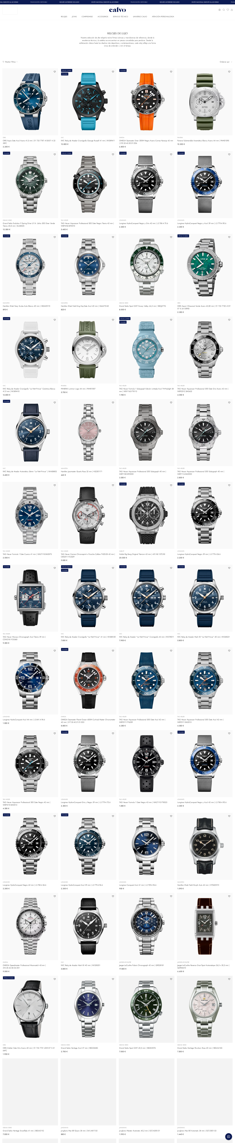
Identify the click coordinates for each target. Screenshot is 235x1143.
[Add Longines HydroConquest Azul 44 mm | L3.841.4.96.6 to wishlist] (55, 651)
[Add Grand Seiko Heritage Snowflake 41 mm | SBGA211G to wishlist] (55, 1062)
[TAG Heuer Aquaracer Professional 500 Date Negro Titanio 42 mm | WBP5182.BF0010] (88, 184)
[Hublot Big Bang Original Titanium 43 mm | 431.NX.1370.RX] (146, 515)
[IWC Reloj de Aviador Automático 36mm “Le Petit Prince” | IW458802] (30, 432)
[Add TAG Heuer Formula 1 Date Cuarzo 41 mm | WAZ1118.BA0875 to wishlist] (55, 485)
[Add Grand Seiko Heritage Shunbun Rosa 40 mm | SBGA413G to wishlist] (229, 979)
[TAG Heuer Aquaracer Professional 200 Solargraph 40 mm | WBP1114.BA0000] (205, 432)
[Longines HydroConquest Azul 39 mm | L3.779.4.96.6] (88, 846)
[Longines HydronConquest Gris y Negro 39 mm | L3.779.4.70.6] (88, 763)
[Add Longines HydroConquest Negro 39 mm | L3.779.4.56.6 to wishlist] (229, 485)
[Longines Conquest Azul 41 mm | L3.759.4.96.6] (146, 846)
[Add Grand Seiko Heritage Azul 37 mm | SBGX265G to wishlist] (113, 979)
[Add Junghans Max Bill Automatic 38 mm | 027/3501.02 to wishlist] (229, 1062)
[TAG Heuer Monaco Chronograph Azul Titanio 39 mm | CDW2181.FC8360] (30, 598)
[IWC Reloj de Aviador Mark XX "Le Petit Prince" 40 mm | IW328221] (205, 598)
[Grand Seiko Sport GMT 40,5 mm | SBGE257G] (146, 1009)
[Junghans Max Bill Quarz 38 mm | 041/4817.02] (88, 1091)
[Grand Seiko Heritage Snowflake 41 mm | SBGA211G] (30, 1091)
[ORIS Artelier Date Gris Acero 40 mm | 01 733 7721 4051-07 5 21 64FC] (30, 1009)
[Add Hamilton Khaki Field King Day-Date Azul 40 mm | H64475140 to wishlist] (113, 237)
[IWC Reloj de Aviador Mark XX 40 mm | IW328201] (88, 926)
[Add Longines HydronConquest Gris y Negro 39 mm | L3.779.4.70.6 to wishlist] (113, 733)
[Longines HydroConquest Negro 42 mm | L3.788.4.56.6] (30, 846)
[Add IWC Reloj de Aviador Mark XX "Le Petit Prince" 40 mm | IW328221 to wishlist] (229, 568)
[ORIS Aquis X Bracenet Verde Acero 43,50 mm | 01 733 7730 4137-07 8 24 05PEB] (205, 267)
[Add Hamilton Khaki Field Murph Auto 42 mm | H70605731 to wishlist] (229, 816)
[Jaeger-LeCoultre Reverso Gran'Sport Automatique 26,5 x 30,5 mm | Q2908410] (205, 926)
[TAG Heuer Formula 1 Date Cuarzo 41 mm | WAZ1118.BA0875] (30, 515)
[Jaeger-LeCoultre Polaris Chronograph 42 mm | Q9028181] (146, 926)
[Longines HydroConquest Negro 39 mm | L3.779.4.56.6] (205, 515)
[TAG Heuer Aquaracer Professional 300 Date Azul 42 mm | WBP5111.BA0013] (205, 680)
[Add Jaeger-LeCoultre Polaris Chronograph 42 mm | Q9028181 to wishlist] (171, 896)
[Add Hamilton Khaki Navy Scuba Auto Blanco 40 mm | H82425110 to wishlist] (55, 237)
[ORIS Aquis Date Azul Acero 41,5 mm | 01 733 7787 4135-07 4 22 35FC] (30, 101)
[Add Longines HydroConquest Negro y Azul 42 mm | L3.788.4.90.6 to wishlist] (229, 733)
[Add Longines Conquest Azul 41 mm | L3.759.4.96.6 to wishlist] (171, 816)
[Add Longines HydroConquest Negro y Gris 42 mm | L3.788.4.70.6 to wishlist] (171, 154)
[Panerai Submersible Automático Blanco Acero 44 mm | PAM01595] (205, 101)
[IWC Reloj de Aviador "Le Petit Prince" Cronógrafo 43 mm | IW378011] (146, 598)
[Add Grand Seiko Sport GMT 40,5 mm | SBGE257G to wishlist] (171, 979)
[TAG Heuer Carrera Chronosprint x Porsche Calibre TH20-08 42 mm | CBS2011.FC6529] (88, 515)
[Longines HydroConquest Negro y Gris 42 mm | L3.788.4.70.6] (146, 184)
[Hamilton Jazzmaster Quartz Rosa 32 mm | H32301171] (88, 432)
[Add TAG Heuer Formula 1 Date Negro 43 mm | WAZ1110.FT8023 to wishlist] (171, 733)
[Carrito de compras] (232, 10)
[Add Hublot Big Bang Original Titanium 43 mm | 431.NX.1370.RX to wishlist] (171, 485)
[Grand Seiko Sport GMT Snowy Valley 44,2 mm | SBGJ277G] (146, 267)
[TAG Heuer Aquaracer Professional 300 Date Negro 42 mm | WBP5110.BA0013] (30, 763)
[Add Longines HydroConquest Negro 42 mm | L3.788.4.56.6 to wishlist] (55, 816)
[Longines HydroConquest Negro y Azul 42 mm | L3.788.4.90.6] (205, 763)
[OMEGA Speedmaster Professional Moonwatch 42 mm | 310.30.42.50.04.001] (30, 926)
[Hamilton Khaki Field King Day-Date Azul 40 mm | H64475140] (88, 267)
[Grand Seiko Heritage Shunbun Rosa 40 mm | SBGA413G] (205, 1009)
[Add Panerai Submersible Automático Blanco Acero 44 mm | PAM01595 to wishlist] (229, 72)
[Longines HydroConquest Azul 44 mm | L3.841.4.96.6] (30, 680)
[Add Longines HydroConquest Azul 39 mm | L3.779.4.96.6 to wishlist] (113, 816)
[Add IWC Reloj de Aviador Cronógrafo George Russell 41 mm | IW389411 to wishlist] (113, 72)
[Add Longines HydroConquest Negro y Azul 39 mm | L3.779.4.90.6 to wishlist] (229, 154)
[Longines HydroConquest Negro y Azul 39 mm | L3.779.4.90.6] (205, 184)
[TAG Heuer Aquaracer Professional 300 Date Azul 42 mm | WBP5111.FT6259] (146, 680)
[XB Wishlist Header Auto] (227, 9)
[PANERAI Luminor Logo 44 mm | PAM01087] (88, 349)
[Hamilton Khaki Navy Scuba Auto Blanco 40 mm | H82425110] (30, 267)
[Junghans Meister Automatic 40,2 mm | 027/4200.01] (146, 1091)
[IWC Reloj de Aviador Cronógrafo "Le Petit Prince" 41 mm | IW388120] (88, 598)
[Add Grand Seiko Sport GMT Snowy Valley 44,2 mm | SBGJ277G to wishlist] (171, 237)
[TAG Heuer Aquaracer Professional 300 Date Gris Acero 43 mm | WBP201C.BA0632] (205, 349)
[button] (64, 16)
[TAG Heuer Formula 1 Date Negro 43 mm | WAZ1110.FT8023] (146, 763)
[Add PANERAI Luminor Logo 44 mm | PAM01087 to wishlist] (113, 320)
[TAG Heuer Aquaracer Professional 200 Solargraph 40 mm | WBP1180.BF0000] (146, 432)
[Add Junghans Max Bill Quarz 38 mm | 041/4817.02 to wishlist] (113, 1062)
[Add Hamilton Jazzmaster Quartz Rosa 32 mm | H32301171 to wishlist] (113, 402)
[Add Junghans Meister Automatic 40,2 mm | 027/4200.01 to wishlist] (171, 1062)
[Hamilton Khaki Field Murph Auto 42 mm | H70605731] (205, 846)
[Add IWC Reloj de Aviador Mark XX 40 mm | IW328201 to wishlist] (113, 896)
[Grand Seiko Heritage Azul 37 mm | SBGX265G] (88, 1009)
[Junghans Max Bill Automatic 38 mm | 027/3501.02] (205, 1091)
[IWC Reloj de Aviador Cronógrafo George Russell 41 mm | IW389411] (88, 101)
